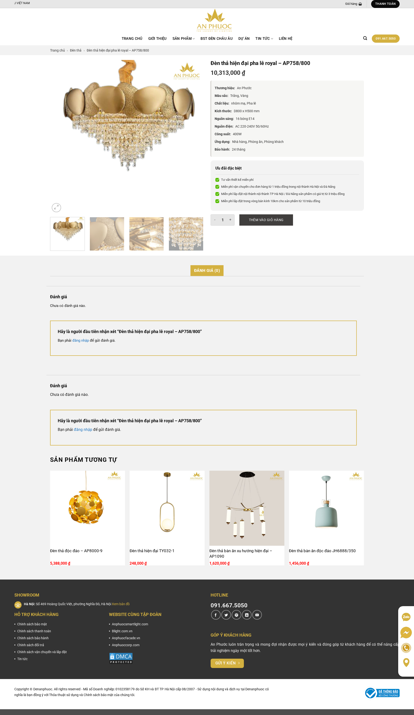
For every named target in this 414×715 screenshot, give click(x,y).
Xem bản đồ (121, 604)
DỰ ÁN (244, 38)
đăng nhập (80, 340)
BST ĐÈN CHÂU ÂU (217, 38)
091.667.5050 (229, 605)
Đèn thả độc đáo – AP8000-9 (76, 550)
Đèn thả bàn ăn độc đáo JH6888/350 (322, 550)
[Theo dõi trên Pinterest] (236, 615)
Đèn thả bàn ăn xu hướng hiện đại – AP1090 (240, 553)
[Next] (194, 136)
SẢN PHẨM (182, 38)
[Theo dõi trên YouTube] (257, 615)
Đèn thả (75, 50)
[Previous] (59, 136)
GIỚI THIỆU (157, 38)
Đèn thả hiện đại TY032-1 (152, 550)
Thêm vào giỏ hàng (266, 220)
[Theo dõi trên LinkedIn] (247, 615)
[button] (365, 38)
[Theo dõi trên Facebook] (216, 615)
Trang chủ (132, 38)
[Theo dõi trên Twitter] (226, 615)
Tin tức (262, 38)
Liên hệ (285, 38)
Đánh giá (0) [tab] (207, 270)
